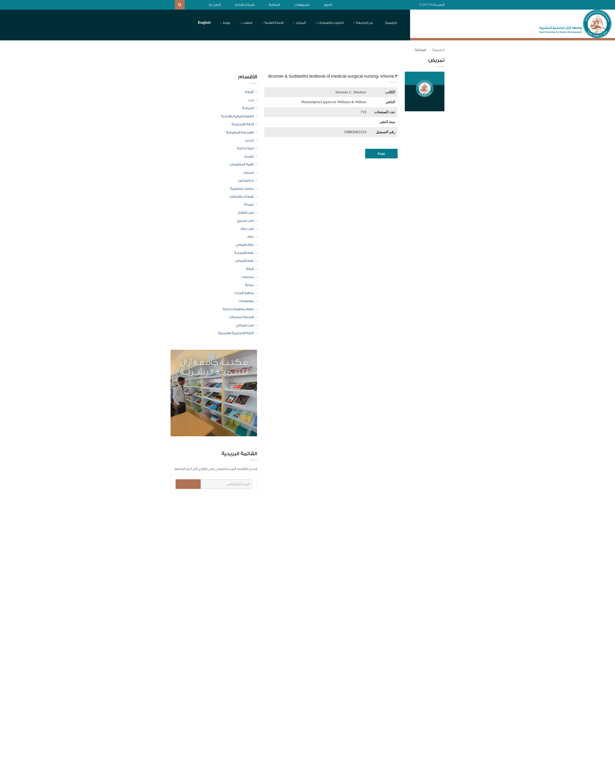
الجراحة (248, 108)
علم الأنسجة (244, 253)
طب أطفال (245, 213)
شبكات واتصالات (241, 197)
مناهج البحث (244, 293)
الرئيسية (391, 23)
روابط (226, 23)
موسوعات (246, 301)
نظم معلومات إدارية (238, 309)
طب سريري (245, 221)
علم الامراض (244, 261)
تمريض (248, 173)
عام (251, 237)
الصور (328, 5)
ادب (251, 100)
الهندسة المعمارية (240, 132)
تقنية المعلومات (241, 164)
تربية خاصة (245, 148)
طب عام (247, 229)
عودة (381, 153)
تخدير (249, 140)
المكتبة (274, 5)
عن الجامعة (364, 23)
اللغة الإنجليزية (243, 124)
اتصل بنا (215, 5)
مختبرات (247, 277)
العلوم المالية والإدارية (237, 116)
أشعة (249, 92)
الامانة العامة (273, 23)
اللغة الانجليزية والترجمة (236, 333)
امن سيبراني (245, 325)
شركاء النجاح (244, 5)
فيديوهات (301, 5)
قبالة (250, 269)
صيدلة (249, 204)
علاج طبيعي (245, 245)
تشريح (249, 156)
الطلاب (247, 23)
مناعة (249, 285)
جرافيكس (246, 180)
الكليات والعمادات (331, 23)
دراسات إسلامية (242, 189)
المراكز (301, 23)
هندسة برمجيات (241, 317)
